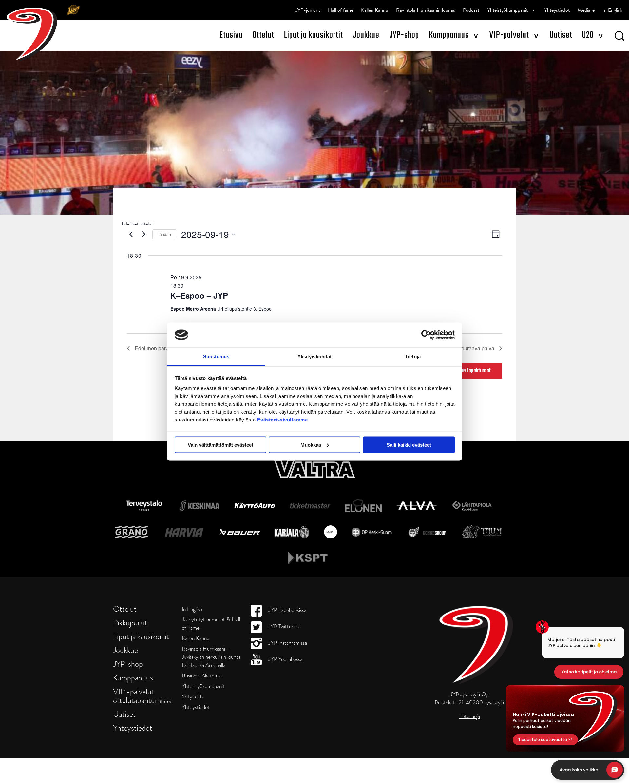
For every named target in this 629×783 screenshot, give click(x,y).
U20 (588, 35)
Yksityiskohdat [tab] (314, 356)
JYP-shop (404, 35)
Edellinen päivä (153, 348)
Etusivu (231, 35)
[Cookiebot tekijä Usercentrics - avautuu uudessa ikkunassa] (426, 335)
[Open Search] (619, 37)
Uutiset (561, 35)
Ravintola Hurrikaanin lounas (425, 10)
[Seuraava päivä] (143, 234)
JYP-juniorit (307, 10)
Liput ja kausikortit (313, 35)
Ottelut (263, 35)
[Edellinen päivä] (131, 234)
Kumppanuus (449, 35)
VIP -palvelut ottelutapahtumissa (142, 696)
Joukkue (366, 35)
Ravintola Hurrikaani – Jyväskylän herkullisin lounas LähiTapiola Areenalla (211, 657)
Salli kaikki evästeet (409, 444)
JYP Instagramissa (287, 643)
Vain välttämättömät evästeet (220, 444)
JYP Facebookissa (286, 610)
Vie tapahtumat (475, 371)
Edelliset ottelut (137, 224)
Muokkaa (310, 444)
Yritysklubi (193, 697)
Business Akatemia (202, 676)
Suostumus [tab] (216, 356)
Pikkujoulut (130, 622)
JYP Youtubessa (284, 659)
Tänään (164, 234)
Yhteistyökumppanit (507, 10)
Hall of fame (340, 10)
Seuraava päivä (476, 348)
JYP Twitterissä (284, 626)
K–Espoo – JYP (199, 295)
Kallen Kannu (374, 10)
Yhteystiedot (557, 10)
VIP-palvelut (509, 35)
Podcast (471, 10)
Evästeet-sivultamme (282, 419)
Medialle (586, 10)
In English (612, 10)
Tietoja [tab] (413, 356)
